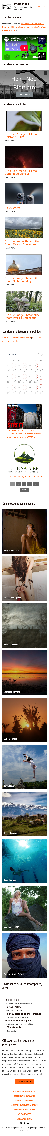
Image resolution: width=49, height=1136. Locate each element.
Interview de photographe (24, 1109)
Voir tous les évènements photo (16, 337)
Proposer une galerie (24, 1100)
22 (35, 381)
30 (24, 365)
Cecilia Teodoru (10, 833)
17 (8, 381)
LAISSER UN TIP (25, 1081)
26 (19, 387)
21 (30, 381)
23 (41, 381)
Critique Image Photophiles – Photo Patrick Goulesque (23, 243)
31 (30, 365)
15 (35, 376)
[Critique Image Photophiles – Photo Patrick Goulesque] (24, 231)
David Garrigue (10, 880)
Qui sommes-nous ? (24, 1118)
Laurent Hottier (10, 739)
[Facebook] (21, 1123)
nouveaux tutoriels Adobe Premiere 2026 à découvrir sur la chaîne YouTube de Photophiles (24, 27)
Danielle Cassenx (11, 644)
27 (8, 365)
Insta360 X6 (12, 207)
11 (13, 376)
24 (8, 387)
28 (13, 365)
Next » (24, 489)
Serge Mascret (10, 786)
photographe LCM (11, 927)
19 (19, 381)
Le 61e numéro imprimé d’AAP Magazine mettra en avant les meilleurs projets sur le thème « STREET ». (24, 433)
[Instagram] (24, 1123)
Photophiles (21, 4)
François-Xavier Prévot (14, 974)
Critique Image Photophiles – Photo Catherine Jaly (23, 280)
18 (13, 381)
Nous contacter (24, 1114)
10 (8, 376)
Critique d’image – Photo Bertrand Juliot (21, 135)
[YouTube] (28, 1123)
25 (13, 387)
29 (19, 365)
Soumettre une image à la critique (24, 1105)
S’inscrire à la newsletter (24, 1095)
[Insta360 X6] (24, 201)
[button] (45, 6)
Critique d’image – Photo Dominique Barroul (21, 172)
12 (19, 376)
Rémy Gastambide (11, 550)
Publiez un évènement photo (24, 1091)
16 (41, 376)
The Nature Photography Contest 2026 (24, 476)
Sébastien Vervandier (13, 691)
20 (24, 381)
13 (24, 376)
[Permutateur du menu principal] (39, 6)
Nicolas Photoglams (12, 597)
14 (30, 376)
